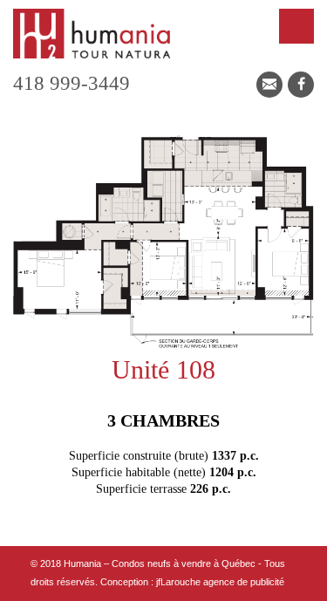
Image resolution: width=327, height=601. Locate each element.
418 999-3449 (71, 83)
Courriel (269, 85)
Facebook (301, 85)
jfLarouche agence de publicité (220, 582)
